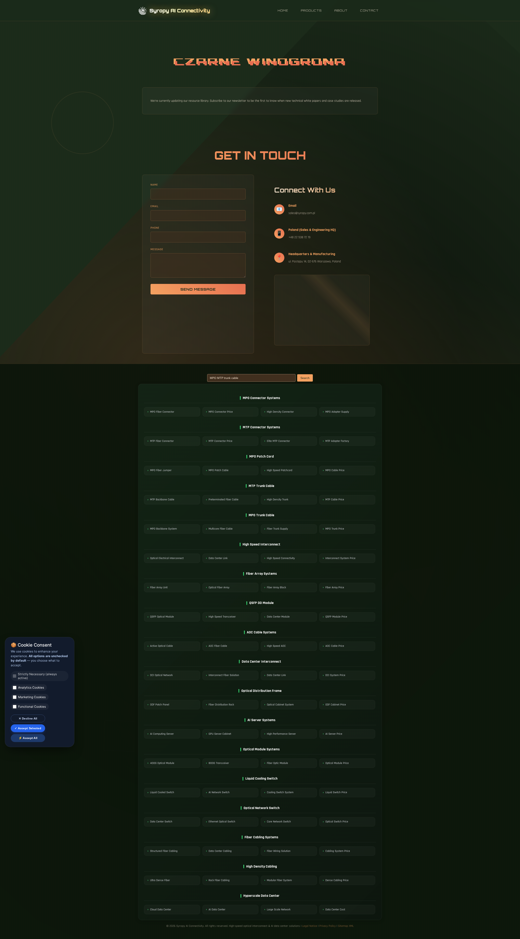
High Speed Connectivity (281, 558)
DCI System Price (335, 675)
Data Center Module (278, 617)
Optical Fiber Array (219, 587)
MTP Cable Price (334, 499)
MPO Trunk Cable (261, 515)
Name (154, 185)
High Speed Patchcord (279, 470)
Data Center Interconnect (261, 661)
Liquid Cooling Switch (261, 778)
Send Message (198, 289)
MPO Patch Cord (261, 456)
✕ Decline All (28, 718)
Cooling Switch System (280, 792)
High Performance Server (281, 734)
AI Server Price (333, 734)
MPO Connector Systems (261, 398)
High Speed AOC (276, 646)
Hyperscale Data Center (261, 895)
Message (157, 249)
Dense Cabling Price (337, 880)
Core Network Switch (279, 821)
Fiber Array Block (276, 587)
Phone (155, 228)
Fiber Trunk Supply (277, 529)
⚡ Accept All (28, 738)
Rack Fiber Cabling (219, 880)
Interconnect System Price (340, 558)
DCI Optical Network (161, 675)
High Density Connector (280, 412)
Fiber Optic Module (277, 763)
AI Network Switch (219, 792)
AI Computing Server (162, 734)
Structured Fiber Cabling (164, 851)
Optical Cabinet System (280, 704)
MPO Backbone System (163, 529)
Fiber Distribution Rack (221, 704)
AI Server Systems (261, 720)
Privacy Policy (327, 926)
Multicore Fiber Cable (221, 529)
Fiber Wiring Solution (278, 851)
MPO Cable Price (334, 470)
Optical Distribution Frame (261, 690)
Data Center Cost (335, 909)
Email (154, 206)
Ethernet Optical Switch (222, 821)
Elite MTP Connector (278, 441)
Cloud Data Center (160, 909)
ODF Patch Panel (159, 704)
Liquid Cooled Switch (162, 792)
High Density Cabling (261, 866)
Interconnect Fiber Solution (224, 675)
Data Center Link (218, 558)
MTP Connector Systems (261, 427)
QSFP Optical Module (162, 617)
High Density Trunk (277, 499)
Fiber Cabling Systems (261, 837)
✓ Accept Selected (28, 728)
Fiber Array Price (334, 587)
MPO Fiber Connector (162, 412)
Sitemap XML (346, 926)
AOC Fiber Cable (218, 646)
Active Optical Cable (161, 646)
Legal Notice (309, 926)
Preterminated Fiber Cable (223, 499)
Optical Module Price (337, 763)
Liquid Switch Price (336, 792)
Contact (369, 10)
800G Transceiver (219, 763)
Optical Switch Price (336, 821)
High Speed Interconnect (261, 544)
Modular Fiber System (279, 880)
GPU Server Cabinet (220, 734)
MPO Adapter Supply (337, 412)
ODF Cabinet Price (335, 704)
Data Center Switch (161, 821)
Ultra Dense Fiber (160, 880)
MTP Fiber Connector (162, 441)
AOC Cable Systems (261, 632)
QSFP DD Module (261, 602)
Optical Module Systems (261, 749)
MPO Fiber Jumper (160, 470)
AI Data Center (217, 909)
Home (283, 10)
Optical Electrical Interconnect (167, 558)
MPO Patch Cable (219, 470)
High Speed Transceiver (222, 617)
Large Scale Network (278, 909)
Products (311, 10)
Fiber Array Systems (261, 573)
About (341, 10)
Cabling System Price (337, 851)
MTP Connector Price (220, 441)
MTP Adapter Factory (337, 441)
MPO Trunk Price (334, 529)
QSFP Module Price (336, 617)
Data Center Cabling (220, 851)
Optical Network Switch (262, 808)
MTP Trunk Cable (261, 486)
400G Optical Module (162, 763)
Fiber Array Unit (159, 587)
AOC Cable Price (334, 646)
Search (305, 378)
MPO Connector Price (221, 412)
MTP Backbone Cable (162, 499)
